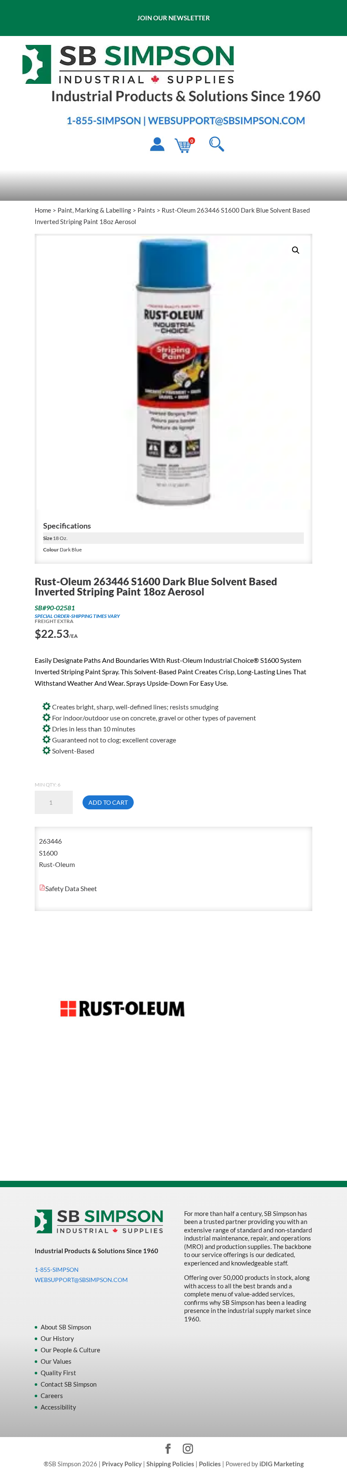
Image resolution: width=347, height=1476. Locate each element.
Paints (146, 210)
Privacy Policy (122, 1464)
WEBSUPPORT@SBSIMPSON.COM (81, 1279)
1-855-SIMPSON (57, 1269)
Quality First (58, 1372)
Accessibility (58, 1407)
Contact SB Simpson (68, 1384)
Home (43, 210)
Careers (52, 1395)
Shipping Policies (170, 1464)
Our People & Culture (70, 1350)
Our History (57, 1338)
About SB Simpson (66, 1327)
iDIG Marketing (281, 1464)
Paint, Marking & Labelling (94, 210)
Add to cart (108, 802)
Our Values (56, 1361)
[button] (295, 250)
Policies (210, 1464)
